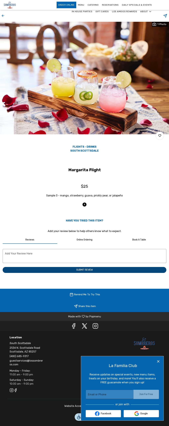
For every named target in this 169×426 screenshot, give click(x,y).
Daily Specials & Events (137, 5)
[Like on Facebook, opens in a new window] (74, 327)
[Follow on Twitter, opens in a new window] (84, 327)
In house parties (82, 11)
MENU (81, 5)
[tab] (30, 240)
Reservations (110, 5)
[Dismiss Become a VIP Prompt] (158, 361)
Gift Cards (102, 11)
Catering (93, 5)
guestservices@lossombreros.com (26, 362)
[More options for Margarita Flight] (160, 136)
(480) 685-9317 (19, 356)
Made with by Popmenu (51, 316)
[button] (146, 11)
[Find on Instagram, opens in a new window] (95, 327)
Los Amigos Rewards (124, 11)
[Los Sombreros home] (17, 5)
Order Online (66, 5)
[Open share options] (165, 16)
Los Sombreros (144, 343)
